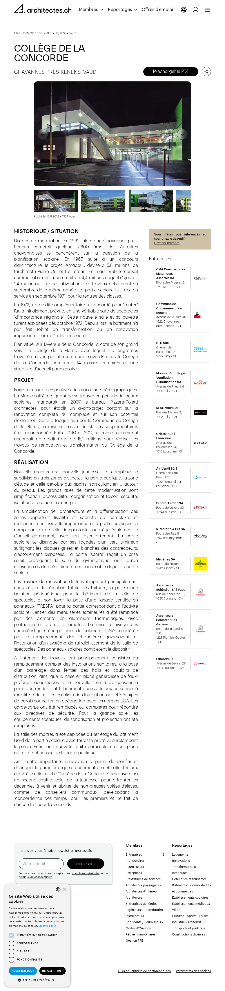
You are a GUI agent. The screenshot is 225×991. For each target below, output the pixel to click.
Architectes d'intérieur (142, 891)
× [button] (64, 889)
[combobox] (58, 889)
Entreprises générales (141, 903)
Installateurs (135, 916)
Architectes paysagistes (143, 885)
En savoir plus (47, 926)
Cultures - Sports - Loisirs (190, 916)
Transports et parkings (188, 928)
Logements (180, 854)
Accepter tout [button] (23, 971)
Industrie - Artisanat (186, 922)
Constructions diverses (188, 934)
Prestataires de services (143, 879)
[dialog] (37, 935)
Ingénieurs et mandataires (145, 910)
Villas (176, 910)
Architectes (134, 897)
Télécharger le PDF (170, 71)
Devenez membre (167, 243)
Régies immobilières (141, 934)
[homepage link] (42, 9)
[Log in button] (195, 9)
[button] (91, 9)
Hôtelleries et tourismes (189, 879)
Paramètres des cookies (193, 971)
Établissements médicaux (191, 903)
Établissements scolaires (190, 897)
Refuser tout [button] (52, 971)
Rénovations (181, 860)
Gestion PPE (134, 940)
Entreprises (134, 873)
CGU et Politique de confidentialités (144, 971)
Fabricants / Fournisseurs (144, 922)
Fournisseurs (135, 867)
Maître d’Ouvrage (138, 928)
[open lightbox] (112, 133)
